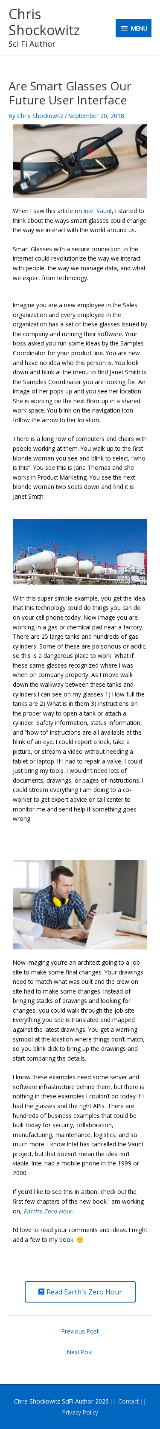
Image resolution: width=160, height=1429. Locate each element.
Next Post (80, 1352)
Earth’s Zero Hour (47, 1211)
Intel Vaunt (98, 211)
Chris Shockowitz (44, 22)
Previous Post (80, 1331)
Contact (128, 1401)
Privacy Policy (80, 1412)
